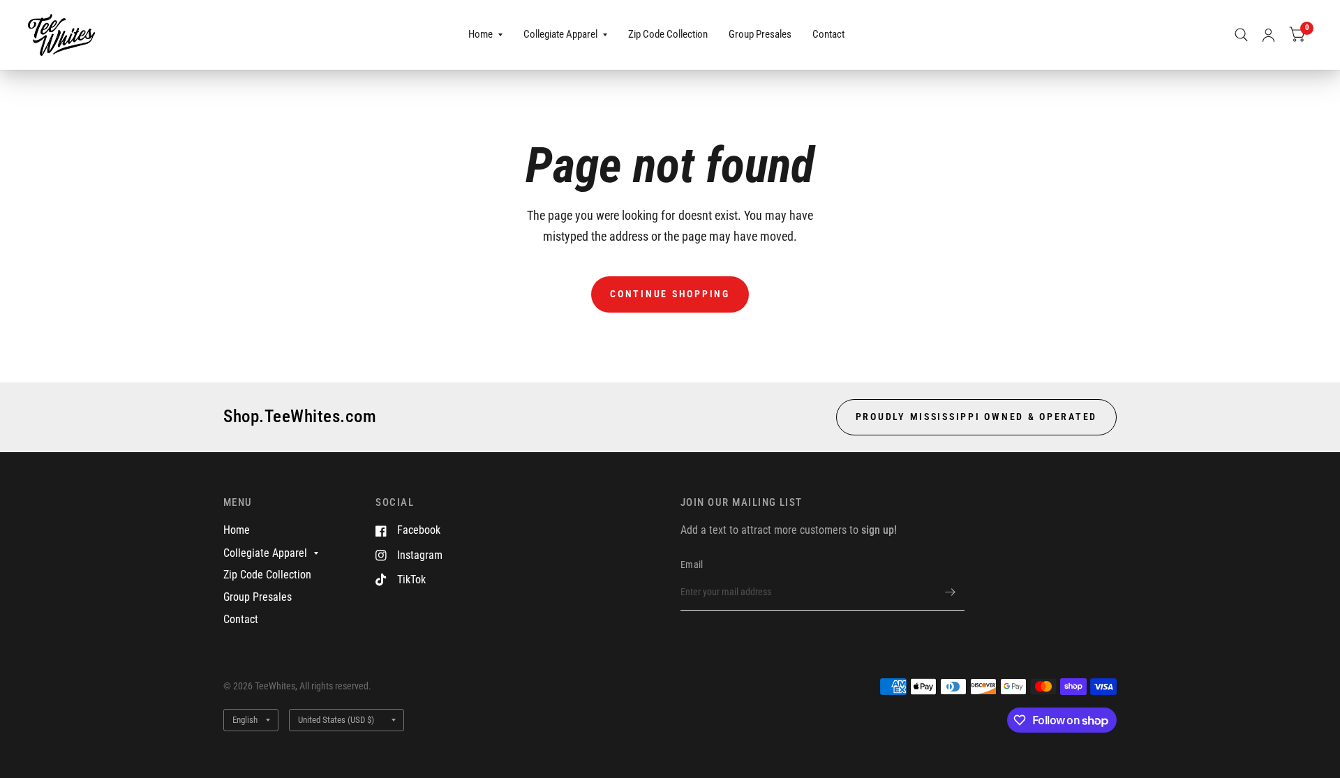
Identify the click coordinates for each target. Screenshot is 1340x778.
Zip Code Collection (668, 34)
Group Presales (760, 34)
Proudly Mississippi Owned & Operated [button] (976, 416)
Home (480, 34)
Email (691, 564)
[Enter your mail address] (951, 592)
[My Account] (1268, 35)
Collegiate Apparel (560, 34)
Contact (828, 34)
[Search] (1241, 35)
